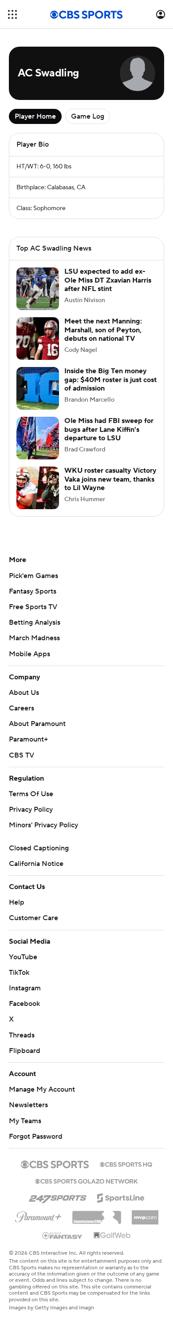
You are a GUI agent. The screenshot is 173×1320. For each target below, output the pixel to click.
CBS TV (21, 755)
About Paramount (37, 723)
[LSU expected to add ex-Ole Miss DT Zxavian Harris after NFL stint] (37, 288)
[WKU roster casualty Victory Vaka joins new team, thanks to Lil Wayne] (37, 488)
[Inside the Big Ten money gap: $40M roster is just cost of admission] (37, 388)
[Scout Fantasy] (62, 1235)
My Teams (25, 1121)
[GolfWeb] (112, 1235)
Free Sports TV (33, 606)
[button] (12, 14)
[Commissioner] (96, 1214)
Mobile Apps (29, 654)
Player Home (35, 116)
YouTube (23, 957)
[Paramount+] (38, 1215)
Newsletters (28, 1105)
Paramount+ (28, 739)
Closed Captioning (39, 848)
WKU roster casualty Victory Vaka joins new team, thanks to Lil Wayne (110, 479)
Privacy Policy (31, 809)
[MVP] (145, 1213)
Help (16, 902)
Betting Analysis (34, 622)
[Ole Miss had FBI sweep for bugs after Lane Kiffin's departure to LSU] (37, 438)
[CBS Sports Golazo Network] (86, 1180)
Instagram (25, 988)
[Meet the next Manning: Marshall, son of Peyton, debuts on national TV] (37, 338)
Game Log (87, 116)
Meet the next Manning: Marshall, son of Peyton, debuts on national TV (103, 330)
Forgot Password (36, 1136)
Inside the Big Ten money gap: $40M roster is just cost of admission (110, 379)
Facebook (24, 1003)
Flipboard (24, 1050)
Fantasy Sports (32, 591)
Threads (22, 1035)
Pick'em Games (33, 575)
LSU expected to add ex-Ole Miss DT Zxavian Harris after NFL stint (107, 280)
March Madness (34, 638)
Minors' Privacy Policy (43, 825)
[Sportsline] (121, 1196)
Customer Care (33, 917)
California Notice (36, 863)
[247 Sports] (57, 1196)
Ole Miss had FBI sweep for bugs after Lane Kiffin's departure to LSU (108, 429)
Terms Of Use (31, 794)
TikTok (19, 972)
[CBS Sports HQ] (126, 1163)
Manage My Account (42, 1089)
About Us (24, 692)
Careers (21, 708)
